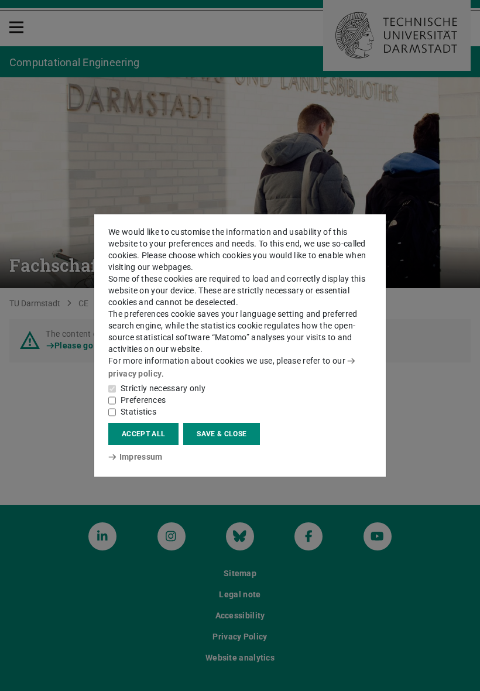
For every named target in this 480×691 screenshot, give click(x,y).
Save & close (221, 434)
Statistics (138, 411)
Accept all (143, 434)
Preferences (143, 400)
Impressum (140, 456)
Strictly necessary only (163, 388)
